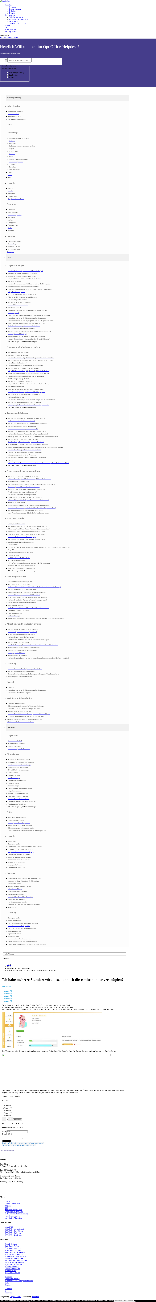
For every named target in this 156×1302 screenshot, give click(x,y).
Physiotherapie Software (13, 1265)
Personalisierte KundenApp (19, 19)
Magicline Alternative (12, 1216)
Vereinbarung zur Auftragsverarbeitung (19, 1281)
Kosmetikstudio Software (14, 1254)
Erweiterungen (10, 15)
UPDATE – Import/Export (14, 1229)
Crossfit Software (11, 1244)
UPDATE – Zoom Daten (14, 1231)
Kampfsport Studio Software (15, 1252)
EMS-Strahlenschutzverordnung (16, 1214)
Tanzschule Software (12, 1269)
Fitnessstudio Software (13, 1248)
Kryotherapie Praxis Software (15, 1256)
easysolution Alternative (13, 1218)
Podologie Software (12, 1267)
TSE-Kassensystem (16, 17)
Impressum (8, 1277)
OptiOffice (8, 5)
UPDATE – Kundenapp (13, 1235)
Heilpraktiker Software (13, 1250)
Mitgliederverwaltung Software (16, 1260)
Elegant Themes (15, 1297)
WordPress (35, 1297)
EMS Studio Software (12, 1246)
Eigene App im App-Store (14, 1212)
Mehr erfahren (128, 1301)
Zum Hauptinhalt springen (9, 37)
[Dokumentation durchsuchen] (6, 60)
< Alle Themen (9, 954)
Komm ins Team (15, 9)
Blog (6, 1208)
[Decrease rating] (4, 1119)
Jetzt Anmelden (10, 29)
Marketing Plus (14, 21)
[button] (6, 959)
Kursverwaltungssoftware (14, 1258)
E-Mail (4, 1134)
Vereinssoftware (10, 1271)
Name (4, 1131)
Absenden (17, 1119)
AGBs (7, 1283)
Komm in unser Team (12, 1204)
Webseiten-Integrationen (13, 1210)
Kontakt (7, 25)
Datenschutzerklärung (12, 1279)
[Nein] (135, 1301)
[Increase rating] (10, 1119)
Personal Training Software (14, 1262)
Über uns (12, 7)
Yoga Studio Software (12, 1273)
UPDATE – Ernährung (13, 1233)
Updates (12, 13)
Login (7, 27)
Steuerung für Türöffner (17, 23)
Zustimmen (118, 1301)
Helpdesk (12, 11)
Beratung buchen (11, 31)
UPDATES (9, 1227)
